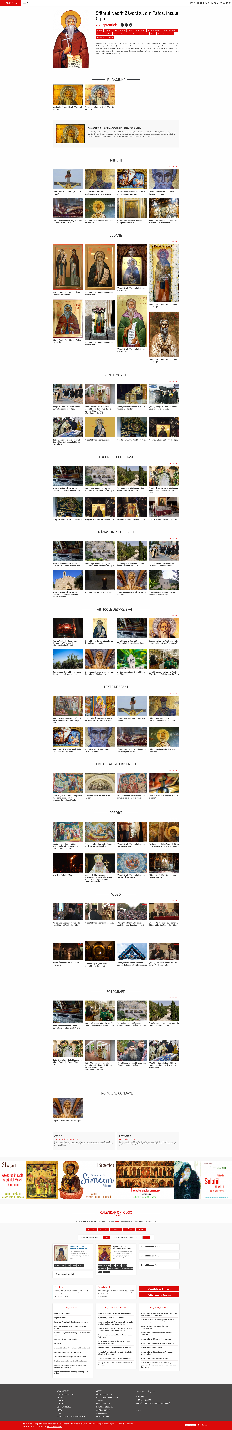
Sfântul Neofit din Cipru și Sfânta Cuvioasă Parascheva (66, 293)
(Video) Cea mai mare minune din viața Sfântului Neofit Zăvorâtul (66, 924)
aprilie (99, 1221)
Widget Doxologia (103, 1413)
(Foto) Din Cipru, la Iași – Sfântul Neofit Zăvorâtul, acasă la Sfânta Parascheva (66, 442)
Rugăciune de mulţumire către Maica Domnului (71, 1361)
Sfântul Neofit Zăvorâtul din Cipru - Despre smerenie (131, 845)
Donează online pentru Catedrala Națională (153, 1403)
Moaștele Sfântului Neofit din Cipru (131, 440)
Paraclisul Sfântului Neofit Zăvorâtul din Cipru (100, 108)
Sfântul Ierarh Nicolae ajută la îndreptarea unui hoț (129, 221)
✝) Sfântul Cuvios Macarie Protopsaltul (78, 1247)
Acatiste (91, 1229)
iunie (108, 1221)
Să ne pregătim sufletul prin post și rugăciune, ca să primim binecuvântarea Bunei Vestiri (67, 798)
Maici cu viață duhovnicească (107, 1397)
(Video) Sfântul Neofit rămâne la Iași (100, 923)
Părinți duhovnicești (104, 1394)
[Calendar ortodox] (197, 3)
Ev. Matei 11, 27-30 (127, 1139)
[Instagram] (214, 3)
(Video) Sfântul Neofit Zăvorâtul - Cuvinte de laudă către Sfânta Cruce (132, 964)
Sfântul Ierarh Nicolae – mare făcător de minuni (161, 193)
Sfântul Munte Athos (127, 1268)
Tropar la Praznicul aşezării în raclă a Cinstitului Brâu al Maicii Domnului (114, 1342)
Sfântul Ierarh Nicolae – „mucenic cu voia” (67, 193)
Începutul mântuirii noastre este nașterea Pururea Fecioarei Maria (98, 719)
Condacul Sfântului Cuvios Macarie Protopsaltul (114, 1358)
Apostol (110, 37)
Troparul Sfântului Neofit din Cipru (67, 1121)
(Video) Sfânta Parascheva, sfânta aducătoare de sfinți (131, 408)
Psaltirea (57, 1343)
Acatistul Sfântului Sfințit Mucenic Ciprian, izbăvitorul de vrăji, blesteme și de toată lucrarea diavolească (158, 1365)
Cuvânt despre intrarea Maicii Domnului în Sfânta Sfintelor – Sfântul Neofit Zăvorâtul (65, 846)
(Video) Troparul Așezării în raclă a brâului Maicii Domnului (115, 1364)
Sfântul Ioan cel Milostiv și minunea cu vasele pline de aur (67, 221)
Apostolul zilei (61, 1287)
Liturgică (61, 1401)
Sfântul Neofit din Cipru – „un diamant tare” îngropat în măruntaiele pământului (65, 643)
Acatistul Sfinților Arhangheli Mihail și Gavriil (70, 1356)
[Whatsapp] (126, 25)
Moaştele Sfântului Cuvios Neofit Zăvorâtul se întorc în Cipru (66, 408)
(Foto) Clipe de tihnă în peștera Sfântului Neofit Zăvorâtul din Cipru (99, 489)
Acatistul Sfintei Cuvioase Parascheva (67, 1352)
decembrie (152, 1221)
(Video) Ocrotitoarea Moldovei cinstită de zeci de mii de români (130, 924)
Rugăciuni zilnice (73, 1307)
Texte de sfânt (119, 34)
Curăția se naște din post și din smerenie (97, 797)
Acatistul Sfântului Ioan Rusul (151, 1348)
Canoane (103, 1229)
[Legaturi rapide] (229, 2)
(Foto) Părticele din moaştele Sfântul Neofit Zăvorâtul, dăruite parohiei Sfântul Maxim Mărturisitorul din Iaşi (98, 410)
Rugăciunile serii (60, 1318)
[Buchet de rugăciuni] (203, 3)
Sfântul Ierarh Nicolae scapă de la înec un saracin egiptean (131, 193)
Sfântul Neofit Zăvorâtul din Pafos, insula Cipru (99, 293)
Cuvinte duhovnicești (65, 1394)
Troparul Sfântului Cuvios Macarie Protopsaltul (114, 1348)
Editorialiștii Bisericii (133, 34)
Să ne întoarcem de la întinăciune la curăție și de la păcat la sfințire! (132, 797)
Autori (99, 1391)
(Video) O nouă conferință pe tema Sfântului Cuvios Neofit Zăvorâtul (163, 924)
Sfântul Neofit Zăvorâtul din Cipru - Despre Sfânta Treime (131, 876)
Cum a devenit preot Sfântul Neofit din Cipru (131, 593)
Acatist (99, 30)
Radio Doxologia (102, 1416)
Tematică (99, 1401)
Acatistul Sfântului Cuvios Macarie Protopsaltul (114, 1313)
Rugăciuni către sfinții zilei (116, 1307)
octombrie (134, 1221)
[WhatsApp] (220, 3)
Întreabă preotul (64, 1407)
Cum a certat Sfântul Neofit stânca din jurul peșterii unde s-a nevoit (67, 673)
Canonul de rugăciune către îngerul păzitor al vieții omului (72, 1334)
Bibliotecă (61, 1404)
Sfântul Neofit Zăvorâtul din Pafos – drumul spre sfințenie (99, 642)
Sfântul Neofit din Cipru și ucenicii (99, 592)
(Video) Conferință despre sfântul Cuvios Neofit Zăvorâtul (163, 964)
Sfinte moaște (140, 30)
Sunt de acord (190, 1425)
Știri (59, 1413)
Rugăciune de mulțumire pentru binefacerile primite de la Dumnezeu (70, 1366)
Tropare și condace (116, 1093)
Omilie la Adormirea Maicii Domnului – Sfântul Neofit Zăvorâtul (100, 845)
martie (93, 1221)
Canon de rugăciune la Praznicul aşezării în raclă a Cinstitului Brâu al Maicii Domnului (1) (115, 1323)
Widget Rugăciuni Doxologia (159, 1295)
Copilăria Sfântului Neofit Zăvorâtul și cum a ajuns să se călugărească (163, 642)
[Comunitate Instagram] (223, 3)
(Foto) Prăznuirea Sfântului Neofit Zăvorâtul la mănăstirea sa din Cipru (164, 673)
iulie (112, 1221)
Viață (115, 30)
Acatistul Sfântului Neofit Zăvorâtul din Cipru (67, 108)
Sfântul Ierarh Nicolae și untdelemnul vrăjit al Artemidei (98, 193)
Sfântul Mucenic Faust (150, 1265)
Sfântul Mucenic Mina (150, 1256)
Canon (63, 1265)
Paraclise (116, 1229)
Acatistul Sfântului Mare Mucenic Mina (154, 1358)
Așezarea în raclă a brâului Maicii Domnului (122, 1247)
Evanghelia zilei (104, 1287)
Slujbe (141, 1229)
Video (153, 34)
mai (103, 1221)
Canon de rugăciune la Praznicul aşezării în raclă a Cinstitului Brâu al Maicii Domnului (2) (115, 1329)
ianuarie (79, 1221)
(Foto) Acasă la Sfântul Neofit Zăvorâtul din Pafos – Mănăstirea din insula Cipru (66, 594)
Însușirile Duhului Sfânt (62, 875)
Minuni (122, 30)
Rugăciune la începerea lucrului (65, 1339)
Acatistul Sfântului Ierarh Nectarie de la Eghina (157, 1343)
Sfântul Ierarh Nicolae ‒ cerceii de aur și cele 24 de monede (163, 221)
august (117, 1221)
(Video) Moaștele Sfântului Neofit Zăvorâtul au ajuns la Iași (163, 408)
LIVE (193, 3)
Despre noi (140, 1397)
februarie (86, 1221)
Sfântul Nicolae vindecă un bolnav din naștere (99, 221)
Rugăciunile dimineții (62, 1313)
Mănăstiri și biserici (170, 30)
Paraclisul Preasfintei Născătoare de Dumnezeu (71, 1322)
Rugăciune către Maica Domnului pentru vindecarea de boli (155, 1327)
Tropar (170, 34)
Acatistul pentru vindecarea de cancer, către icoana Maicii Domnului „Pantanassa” (159, 1314)
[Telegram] (226, 3)
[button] (27, 3)
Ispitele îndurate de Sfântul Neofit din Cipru (131, 673)
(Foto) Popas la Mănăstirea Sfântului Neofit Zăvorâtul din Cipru (132, 489)
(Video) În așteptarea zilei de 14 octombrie (66, 964)
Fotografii (161, 34)
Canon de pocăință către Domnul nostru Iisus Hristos (70, 1327)
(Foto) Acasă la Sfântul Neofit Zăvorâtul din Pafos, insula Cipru (66, 489)
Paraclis (107, 30)
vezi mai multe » (174, 166)
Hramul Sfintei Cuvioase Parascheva (71, 1416)
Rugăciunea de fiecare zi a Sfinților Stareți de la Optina (71, 1373)
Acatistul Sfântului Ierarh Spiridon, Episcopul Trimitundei (157, 1333)
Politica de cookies (143, 1400)
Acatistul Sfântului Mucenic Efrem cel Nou (156, 1339)
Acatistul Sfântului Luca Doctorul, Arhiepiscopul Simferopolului (158, 1353)
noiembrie (143, 1221)
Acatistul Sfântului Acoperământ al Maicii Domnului (72, 1348)
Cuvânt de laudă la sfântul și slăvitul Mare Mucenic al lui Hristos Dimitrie (164, 845)
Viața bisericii (63, 1391)
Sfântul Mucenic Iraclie (150, 1246)
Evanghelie (100, 37)
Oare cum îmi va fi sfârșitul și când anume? (163, 797)
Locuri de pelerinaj (154, 30)
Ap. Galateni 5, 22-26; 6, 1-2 (66, 1139)
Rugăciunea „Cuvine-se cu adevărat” (111, 1318)
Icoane (130, 30)
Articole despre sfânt (104, 34)
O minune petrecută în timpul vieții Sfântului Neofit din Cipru (99, 673)
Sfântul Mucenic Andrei (64, 1274)
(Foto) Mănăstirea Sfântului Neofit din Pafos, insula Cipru (163, 593)
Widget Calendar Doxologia (159, 1289)
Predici (145, 34)
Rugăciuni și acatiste (159, 1307)
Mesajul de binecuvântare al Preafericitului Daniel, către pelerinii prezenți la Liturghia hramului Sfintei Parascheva (100, 878)
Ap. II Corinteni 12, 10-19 (61, 1296)
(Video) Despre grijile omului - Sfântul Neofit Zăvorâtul (97, 965)
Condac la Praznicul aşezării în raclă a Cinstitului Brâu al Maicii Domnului (115, 1353)
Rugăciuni (116, 79)
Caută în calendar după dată (120, 1237)
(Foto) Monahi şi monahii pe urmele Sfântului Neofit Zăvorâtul (131, 1064)
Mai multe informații (54, 1426)
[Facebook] (209, 3)
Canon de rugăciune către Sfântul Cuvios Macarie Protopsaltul (115, 1336)
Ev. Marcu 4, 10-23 (103, 1296)
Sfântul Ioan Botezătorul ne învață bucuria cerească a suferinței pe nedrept (67, 720)
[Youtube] (211, 3)
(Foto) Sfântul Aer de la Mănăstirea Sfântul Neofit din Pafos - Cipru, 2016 (163, 490)
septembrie (125, 1221)
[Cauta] (206, 2)
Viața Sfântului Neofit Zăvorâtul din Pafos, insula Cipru (114, 127)
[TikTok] (217, 3)
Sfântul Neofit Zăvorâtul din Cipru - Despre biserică (163, 876)
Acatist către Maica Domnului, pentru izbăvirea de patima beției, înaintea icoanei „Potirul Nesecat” (158, 1321)
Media (59, 1410)
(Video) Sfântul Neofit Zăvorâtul (98, 440)
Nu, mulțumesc (203, 1425)
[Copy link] (130, 25)
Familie (60, 1397)
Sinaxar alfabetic (103, 1404)
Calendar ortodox (116, 1213)
